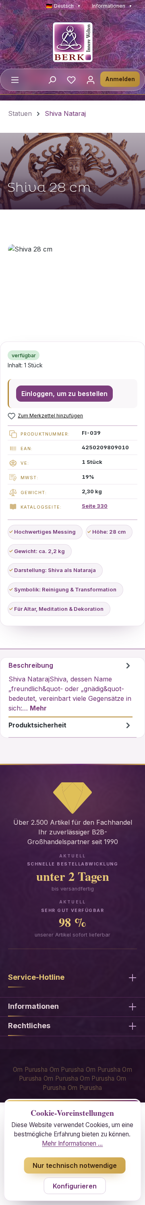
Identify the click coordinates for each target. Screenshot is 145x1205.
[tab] (70, 687)
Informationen (112, 6)
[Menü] (15, 79)
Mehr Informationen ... (72, 1143)
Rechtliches (29, 1025)
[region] (72, 289)
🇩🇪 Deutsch (63, 6)
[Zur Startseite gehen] (72, 42)
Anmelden (120, 78)
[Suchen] (52, 79)
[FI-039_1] (72, 289)
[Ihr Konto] (90, 79)
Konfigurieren (75, 1186)
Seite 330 (95, 506)
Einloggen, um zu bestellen (64, 394)
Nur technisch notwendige (75, 1165)
